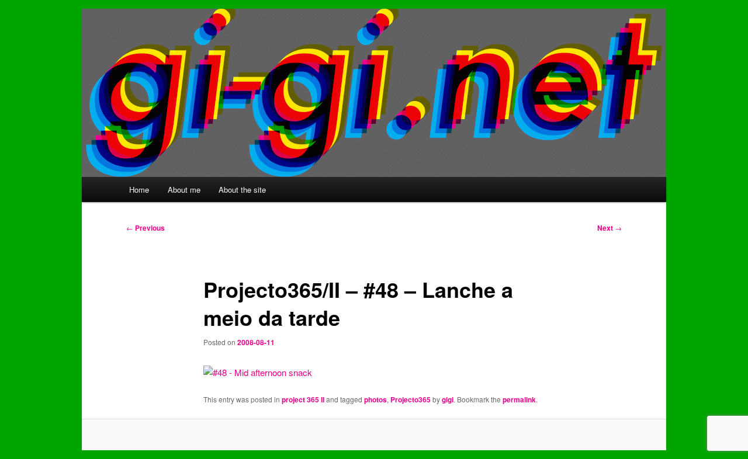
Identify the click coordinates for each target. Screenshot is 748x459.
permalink (519, 399)
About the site (242, 189)
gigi (447, 399)
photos (375, 399)
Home (139, 189)
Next (609, 227)
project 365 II (303, 399)
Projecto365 (410, 399)
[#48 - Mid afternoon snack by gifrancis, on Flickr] (257, 372)
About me (184, 189)
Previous (145, 227)
